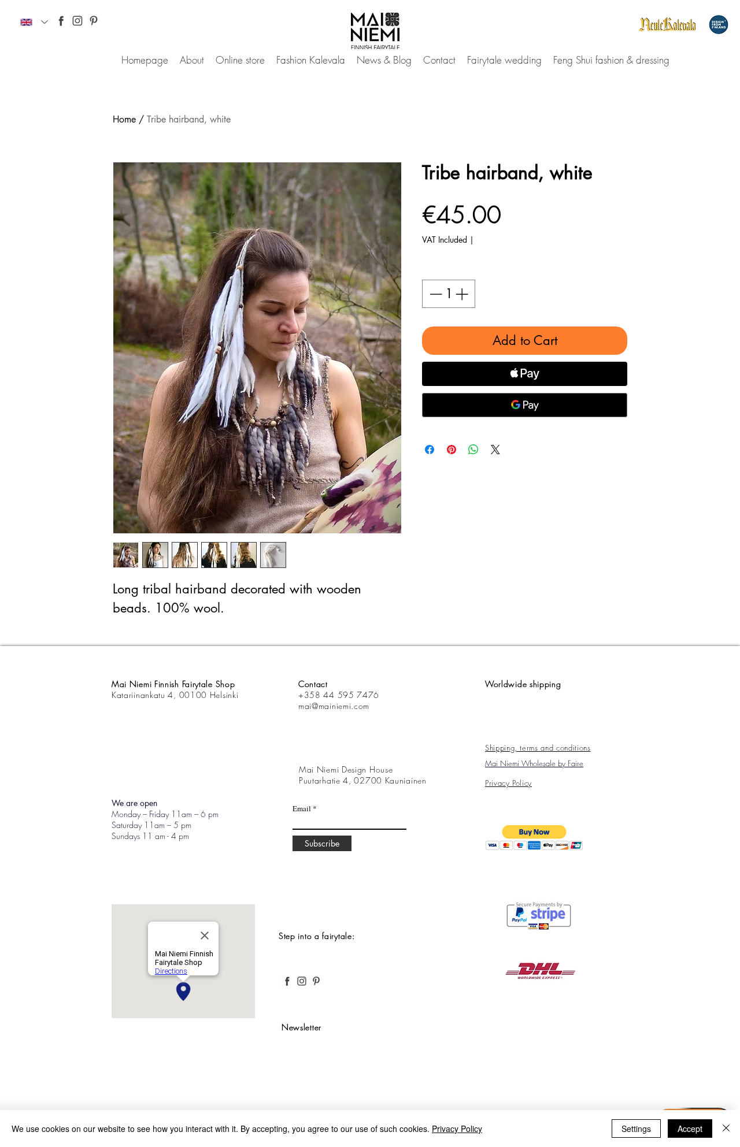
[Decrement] (434, 293)
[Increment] (462, 293)
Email (302, 808)
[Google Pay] (524, 405)
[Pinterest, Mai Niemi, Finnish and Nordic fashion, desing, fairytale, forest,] (93, 20)
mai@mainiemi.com (333, 705)
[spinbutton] (448, 293)
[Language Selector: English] (34, 22)
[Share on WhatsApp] (473, 449)
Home (124, 119)
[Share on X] (495, 449)
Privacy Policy (457, 1128)
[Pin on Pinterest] (451, 449)
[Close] (726, 1128)
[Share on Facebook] (429, 449)
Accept (690, 1128)
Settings (636, 1128)
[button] (534, 837)
